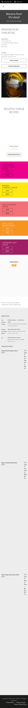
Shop (7, 171)
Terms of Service (20, 702)
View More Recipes (14, 154)
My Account (19, 1)
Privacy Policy (10, 702)
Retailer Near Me (14, 66)
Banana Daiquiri (14, 146)
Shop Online (14, 60)
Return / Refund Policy (20, 704)
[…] (16, 325)
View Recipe (14, 148)
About (7, 175)
